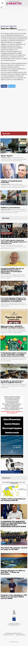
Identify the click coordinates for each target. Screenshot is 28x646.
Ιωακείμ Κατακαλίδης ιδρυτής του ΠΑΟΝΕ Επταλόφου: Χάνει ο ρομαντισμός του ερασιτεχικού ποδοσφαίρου (12, 270)
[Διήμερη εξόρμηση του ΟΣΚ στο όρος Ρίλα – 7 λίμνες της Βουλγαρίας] (14, 560)
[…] (21, 160)
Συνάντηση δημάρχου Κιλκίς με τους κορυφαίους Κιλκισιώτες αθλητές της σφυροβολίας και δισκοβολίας (13, 299)
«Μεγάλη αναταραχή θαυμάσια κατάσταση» (11, 181)
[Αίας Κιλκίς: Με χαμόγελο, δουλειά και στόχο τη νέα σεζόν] (14, 537)
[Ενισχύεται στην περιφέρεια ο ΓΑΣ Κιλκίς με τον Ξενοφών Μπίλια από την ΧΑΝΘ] (14, 585)
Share (5, 86)
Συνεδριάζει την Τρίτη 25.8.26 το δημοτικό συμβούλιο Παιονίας (12, 381)
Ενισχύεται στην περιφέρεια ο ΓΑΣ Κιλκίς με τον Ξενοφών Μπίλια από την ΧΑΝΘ (14, 596)
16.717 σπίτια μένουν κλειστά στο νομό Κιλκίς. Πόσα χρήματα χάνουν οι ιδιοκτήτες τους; (14, 241)
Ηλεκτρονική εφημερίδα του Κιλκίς (13, 633)
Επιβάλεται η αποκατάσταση (10, 207)
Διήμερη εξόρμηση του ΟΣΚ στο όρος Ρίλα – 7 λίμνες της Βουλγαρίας (13, 572)
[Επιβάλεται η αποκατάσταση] (14, 197)
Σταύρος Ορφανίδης (20, 634)
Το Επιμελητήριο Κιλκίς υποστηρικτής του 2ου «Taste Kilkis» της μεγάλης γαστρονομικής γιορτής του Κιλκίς (13, 354)
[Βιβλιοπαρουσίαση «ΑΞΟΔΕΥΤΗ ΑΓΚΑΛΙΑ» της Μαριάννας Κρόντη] (14, 316)
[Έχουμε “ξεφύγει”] (14, 145)
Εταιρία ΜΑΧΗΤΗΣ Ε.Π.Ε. (8, 634)
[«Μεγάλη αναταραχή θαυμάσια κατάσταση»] (14, 171)
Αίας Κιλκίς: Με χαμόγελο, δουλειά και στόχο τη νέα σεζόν (14, 548)
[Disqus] (14, 110)
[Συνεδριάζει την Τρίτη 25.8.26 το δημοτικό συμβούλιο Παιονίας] (14, 371)
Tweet (13, 86)
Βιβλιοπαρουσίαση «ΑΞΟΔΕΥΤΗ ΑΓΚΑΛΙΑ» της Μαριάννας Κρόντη (12, 327)
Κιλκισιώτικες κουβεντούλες (9, 26)
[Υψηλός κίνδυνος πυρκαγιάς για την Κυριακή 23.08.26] (14, 488)
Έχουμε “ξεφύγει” (7, 156)
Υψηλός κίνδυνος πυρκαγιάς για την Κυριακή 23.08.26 (13, 499)
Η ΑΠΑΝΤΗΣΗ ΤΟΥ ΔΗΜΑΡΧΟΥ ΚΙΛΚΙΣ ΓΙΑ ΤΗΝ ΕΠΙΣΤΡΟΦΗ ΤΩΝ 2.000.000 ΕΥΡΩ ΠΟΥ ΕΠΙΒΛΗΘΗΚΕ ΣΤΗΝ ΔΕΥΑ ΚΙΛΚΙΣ (13, 523)
